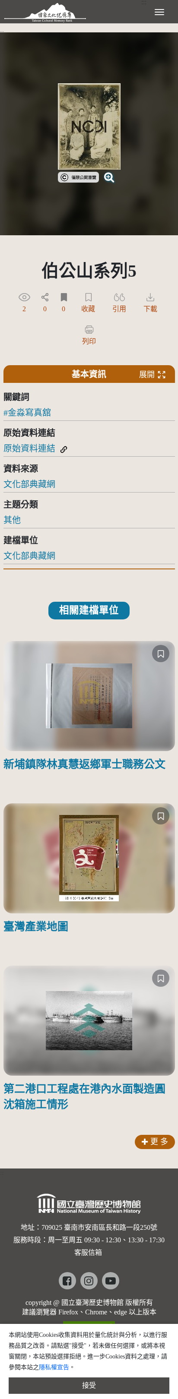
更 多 (159, 1141)
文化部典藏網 (29, 484)
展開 (147, 374)
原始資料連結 (29, 448)
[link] (78, 176)
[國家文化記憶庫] (45, 11)
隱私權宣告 (54, 1367)
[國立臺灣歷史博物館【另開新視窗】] (89, 1206)
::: (2, 32)
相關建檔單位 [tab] (89, 610)
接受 (89, 1385)
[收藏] (160, 653)
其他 (12, 520)
